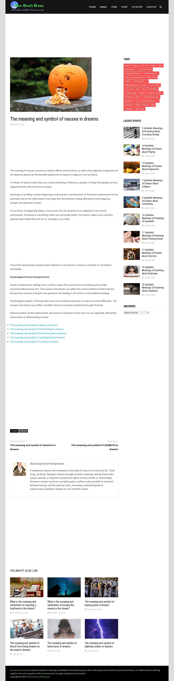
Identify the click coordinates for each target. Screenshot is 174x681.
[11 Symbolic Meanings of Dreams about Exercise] (132, 250)
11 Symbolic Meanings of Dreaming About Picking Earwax (153, 235)
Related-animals (148, 101)
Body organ (129, 69)
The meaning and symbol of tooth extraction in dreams (38, 333)
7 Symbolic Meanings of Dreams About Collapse (152, 183)
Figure (92, 6)
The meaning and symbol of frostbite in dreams (34, 341)
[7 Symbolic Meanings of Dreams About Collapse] (132, 180)
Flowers (144, 85)
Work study (140, 109)
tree (153, 105)
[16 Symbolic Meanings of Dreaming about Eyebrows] (132, 267)
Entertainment (138, 81)
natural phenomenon (151, 97)
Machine (142, 93)
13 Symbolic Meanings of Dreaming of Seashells (153, 218)
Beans (153, 65)
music (138, 97)
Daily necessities (137, 77)
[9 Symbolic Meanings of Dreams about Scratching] (132, 198)
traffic (137, 105)
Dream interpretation (20, 670)
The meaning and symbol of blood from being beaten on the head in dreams (25, 646)
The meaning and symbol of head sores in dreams (62, 644)
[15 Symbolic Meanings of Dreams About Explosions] (132, 163)
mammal (151, 93)
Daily (127, 77)
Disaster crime (151, 77)
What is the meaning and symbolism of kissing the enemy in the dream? (60, 605)
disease (23, 431)
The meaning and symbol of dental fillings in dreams (36, 329)
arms (142, 65)
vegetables (129, 109)
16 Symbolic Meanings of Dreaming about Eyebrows (153, 270)
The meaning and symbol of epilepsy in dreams (34, 325)
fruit (157, 85)
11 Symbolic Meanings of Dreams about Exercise (152, 252)
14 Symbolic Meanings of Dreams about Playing (152, 148)
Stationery (129, 105)
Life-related (153, 89)
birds (160, 65)
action (127, 65)
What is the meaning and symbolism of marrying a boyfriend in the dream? (23, 605)
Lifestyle (151, 6)
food (152, 85)
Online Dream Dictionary (38, 676)
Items (114, 6)
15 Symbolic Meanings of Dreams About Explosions (152, 166)
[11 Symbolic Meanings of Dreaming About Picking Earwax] (132, 232)
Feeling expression (131, 85)
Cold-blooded (148, 73)
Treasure (146, 105)
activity (135, 65)
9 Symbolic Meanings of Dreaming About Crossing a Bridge (152, 131)
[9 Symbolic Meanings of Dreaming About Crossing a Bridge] (132, 128)
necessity (128, 101)
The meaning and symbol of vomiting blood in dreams (37, 337)
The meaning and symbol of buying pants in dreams (99, 603)
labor (144, 89)
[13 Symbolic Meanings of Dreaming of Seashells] (132, 215)
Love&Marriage (130, 93)
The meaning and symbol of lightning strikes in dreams (99, 644)
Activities (137, 6)
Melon (160, 93)
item (137, 89)
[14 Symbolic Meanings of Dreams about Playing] (132, 146)
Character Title (146, 69)
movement (129, 97)
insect (131, 89)
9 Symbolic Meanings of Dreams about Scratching (152, 200)
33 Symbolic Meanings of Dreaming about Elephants (153, 287)
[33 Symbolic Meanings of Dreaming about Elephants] (132, 285)
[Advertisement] (87, 33)
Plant (124, 6)
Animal (103, 6)
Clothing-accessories (132, 73)
